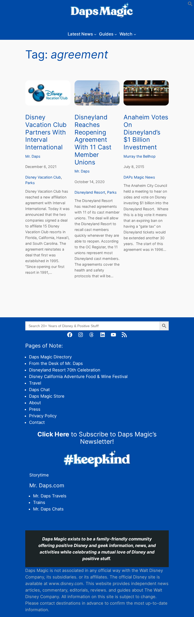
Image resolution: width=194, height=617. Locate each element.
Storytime (39, 474)
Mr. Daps (32, 156)
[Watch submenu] (135, 34)
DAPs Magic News (139, 177)
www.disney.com (66, 583)
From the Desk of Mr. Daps (56, 363)
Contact (37, 422)
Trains (39, 502)
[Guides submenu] (115, 34)
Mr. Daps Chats (48, 508)
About (35, 402)
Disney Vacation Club (43, 177)
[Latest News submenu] (95, 34)
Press (34, 409)
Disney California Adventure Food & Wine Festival (78, 376)
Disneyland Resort (90, 192)
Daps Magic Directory (50, 356)
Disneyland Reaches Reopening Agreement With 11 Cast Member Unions (93, 140)
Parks (30, 183)
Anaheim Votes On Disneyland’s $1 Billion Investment (146, 132)
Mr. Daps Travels (49, 495)
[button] (190, 4)
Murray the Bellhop (140, 156)
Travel (35, 383)
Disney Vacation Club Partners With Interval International (45, 132)
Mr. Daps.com (46, 485)
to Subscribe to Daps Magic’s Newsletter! (97, 437)
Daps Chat (39, 389)
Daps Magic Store (46, 396)
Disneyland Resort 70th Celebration (64, 369)
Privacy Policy (43, 415)
